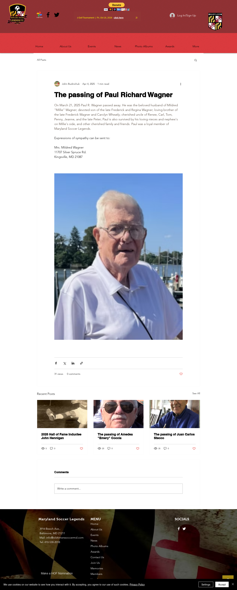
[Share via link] (81, 363)
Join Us (95, 562)
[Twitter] (56, 14)
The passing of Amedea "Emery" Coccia (115, 436)
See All (196, 393)
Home (94, 523)
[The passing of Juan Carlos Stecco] (175, 414)
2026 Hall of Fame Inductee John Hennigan (61, 436)
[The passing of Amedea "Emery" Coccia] (119, 414)
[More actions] (181, 84)
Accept (222, 584)
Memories (97, 568)
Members (96, 574)
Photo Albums (99, 546)
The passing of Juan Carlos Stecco (174, 436)
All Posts (41, 59)
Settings (205, 584)
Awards (95, 551)
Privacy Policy (137, 584)
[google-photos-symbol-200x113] (39, 14)
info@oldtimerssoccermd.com (65, 537)
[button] (65, 45)
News (94, 540)
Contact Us (97, 557)
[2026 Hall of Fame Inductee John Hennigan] (62, 414)
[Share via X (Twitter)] (64, 363)
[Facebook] (48, 14)
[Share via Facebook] (56, 363)
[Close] (233, 584)
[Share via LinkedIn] (73, 363)
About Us (96, 529)
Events (95, 535)
